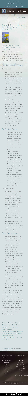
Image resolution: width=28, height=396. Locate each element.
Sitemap (18, 382)
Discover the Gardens (8, 331)
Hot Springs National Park (8, 367)
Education (9, 333)
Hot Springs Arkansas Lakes (7, 362)
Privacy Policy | (6, 382)
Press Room (17, 333)
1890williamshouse (8, 348)
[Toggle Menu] (24, 11)
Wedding (4, 327)
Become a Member (7, 323)
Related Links (14, 337)
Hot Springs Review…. (7, 372)
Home (8, 339)
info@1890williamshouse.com (14, 3)
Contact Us (5, 337)
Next (23, 17)
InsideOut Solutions (14, 383)
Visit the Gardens (14, 327)
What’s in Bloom (7, 329)
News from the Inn (10, 350)
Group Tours (15, 325)
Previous (18, 17)
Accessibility (12, 382)
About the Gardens (7, 335)
